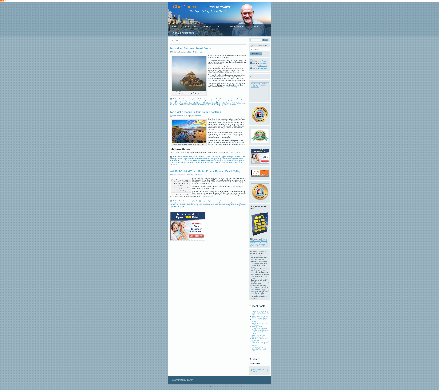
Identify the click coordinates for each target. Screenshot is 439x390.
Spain (213, 105)
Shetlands (210, 162)
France (207, 101)
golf (218, 203)
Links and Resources (182, 33)
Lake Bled (188, 103)
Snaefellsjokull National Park (200, 105)
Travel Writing (237, 27)
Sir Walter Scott (220, 162)
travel (216, 205)
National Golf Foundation (178, 205)
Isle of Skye (239, 101)
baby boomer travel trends (229, 201)
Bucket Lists (197, 99)
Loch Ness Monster (204, 160)
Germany (233, 99)
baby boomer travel (213, 201)
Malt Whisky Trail (217, 160)
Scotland (180, 105)
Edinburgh (229, 157)
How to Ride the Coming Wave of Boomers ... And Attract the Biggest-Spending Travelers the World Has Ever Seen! (259, 242)
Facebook (263, 63)
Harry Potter (227, 159)
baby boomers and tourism (201, 203)
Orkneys (172, 162)
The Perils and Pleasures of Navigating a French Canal (260, 331)
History (239, 99)
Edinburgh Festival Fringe (178, 159)
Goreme (220, 101)
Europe (227, 99)
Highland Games (237, 159)
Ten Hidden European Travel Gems (190, 48)
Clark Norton (184, 6)
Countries (201, 157)
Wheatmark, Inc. (208, 386)
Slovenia (187, 105)
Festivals (214, 157)
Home (174, 27)
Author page (262, 66)
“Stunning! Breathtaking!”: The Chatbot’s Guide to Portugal (260, 343)
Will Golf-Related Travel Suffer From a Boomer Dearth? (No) (205, 171)
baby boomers (186, 203)
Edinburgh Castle (239, 157)
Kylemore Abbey (179, 103)
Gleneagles (213, 159)
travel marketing (224, 205)
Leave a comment (230, 105)
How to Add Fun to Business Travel (258, 336)
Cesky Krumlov (188, 101)
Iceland (226, 101)
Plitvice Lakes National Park (225, 103)
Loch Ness (193, 160)
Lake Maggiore (197, 103)
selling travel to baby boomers (204, 205)
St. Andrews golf (231, 162)
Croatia (196, 101)
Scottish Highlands (200, 162)
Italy (171, 103)
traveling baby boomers (238, 205)
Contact (255, 27)
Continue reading (232, 87)
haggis (220, 159)
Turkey (218, 105)
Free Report (189, 27)
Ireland (232, 101)
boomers (213, 203)
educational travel (218, 99)
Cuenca (201, 101)
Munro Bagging (239, 160)
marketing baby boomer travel (230, 203)
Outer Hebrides (181, 162)
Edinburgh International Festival (198, 159)
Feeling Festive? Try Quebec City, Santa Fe (259, 327)
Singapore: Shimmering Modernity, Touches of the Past (260, 313)
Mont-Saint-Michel (209, 103)
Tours (172, 101)
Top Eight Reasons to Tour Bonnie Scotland (195, 112)
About (220, 27)
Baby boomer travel (185, 99)
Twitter (264, 61)
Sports (195, 201)
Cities (195, 157)
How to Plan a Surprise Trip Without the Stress (260, 317)
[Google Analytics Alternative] (4, 1)
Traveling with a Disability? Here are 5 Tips (259, 349)
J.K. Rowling (184, 160)
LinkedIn (263, 68)
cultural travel (206, 99)
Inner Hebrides (174, 160)
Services (206, 27)
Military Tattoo (228, 160)
